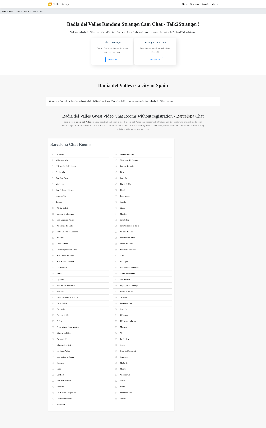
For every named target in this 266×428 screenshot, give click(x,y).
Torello (123, 202)
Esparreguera (125, 196)
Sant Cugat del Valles (65, 220)
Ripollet (123, 190)
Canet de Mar (62, 303)
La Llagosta (124, 262)
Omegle (205, 4)
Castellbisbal (62, 268)
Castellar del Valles (64, 399)
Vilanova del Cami (64, 333)
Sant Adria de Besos (128, 250)
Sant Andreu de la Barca (129, 226)
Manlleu (123, 214)
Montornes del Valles (65, 226)
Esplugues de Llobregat (129, 285)
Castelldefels (61, 196)
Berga (122, 387)
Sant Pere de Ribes (127, 238)
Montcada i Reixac (127, 154)
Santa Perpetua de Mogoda (67, 297)
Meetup (215, 4)
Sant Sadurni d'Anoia (65, 262)
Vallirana (60, 363)
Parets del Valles (63, 351)
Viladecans (60, 184)
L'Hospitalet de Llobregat (66, 166)
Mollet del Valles (126, 244)
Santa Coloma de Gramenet (67, 232)
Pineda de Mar (125, 184)
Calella (123, 381)
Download (194, 4)
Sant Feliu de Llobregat (65, 190)
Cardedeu (60, 375)
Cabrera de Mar (63, 315)
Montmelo (61, 291)
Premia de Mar (126, 393)
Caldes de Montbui (127, 273)
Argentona (124, 357)
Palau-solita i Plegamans (66, 393)
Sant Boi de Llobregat (65, 357)
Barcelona (26, 11)
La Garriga (124, 339)
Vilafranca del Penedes (129, 160)
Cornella (123, 178)
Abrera (59, 273)
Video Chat (112, 59)
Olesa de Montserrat (128, 351)
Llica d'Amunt (62, 244)
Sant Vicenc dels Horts (66, 285)
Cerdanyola (60, 172)
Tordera (123, 399)
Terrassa (59, 202)
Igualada (60, 279)
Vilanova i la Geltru (64, 345)
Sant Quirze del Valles (65, 256)
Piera (122, 172)
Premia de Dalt (126, 303)
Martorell (123, 363)
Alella (122, 345)
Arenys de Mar (63, 339)
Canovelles (61, 309)
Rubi (59, 369)
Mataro (123, 369)
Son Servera (125, 279)
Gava (122, 256)
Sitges (122, 208)
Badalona (60, 387)
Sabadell (123, 297)
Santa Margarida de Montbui (68, 327)
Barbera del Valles (127, 166)
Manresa (123, 327)
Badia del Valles (83, 122)
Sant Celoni (124, 220)
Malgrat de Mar (62, 160)
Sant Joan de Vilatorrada (129, 268)
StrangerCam (155, 59)
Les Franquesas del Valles (67, 250)
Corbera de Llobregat (65, 214)
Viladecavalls (125, 375)
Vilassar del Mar (126, 232)
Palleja (59, 321)
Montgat (60, 238)
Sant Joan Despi (62, 178)
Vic (121, 333)
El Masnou (124, 315)
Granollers (124, 309)
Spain (18, 11)
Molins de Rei (62, 208)
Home (185, 4)
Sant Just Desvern (64, 381)
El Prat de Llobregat (128, 321)
